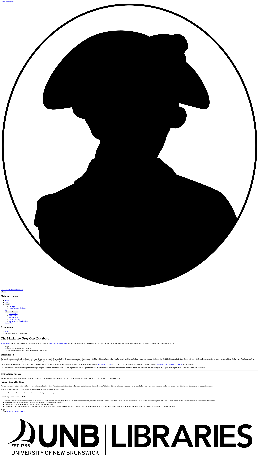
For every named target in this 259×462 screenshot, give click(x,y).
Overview (12, 306)
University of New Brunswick (15, 411)
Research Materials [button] (11, 312)
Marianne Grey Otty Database (18, 321)
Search (7, 300)
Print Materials (13, 317)
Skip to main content (7, 2)
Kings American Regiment (17, 308)
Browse (7, 302)
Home (7, 331)
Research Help (13, 314)
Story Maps (12, 315)
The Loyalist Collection (12, 290)
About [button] (7, 304)
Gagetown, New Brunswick (58, 343)
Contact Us (8, 323)
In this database (6, 343)
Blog (6, 310)
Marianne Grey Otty (104, 364)
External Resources (15, 319)
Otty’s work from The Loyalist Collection (169, 364)
